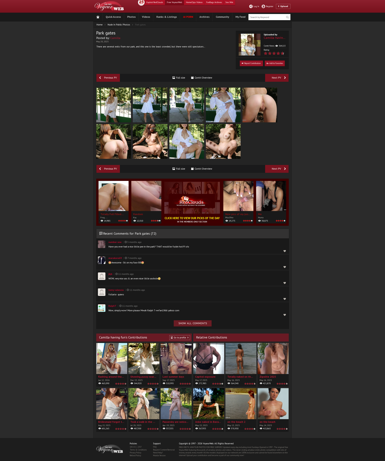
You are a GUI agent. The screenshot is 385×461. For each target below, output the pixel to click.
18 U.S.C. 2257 (136, 447)
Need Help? (158, 452)
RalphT (112, 305)
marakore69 (115, 257)
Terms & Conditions (138, 450)
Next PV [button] (276, 77)
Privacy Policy (135, 452)
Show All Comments (193, 323)
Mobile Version (159, 455)
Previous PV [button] (110, 77)
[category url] (192, 202)
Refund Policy (135, 455)
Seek (287, 17)
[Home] (97, 16)
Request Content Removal (164, 450)
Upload (284, 6)
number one (115, 242)
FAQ (155, 447)
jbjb (110, 273)
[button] (113, 16)
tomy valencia (116, 289)
